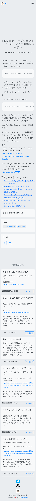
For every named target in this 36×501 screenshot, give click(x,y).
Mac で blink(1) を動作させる (15, 206)
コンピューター (9, 227)
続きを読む (29, 291)
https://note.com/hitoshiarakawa (13, 284)
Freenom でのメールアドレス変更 (16, 186)
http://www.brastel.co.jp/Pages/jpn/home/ (16, 312)
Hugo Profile (24, 497)
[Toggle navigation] (32, 3)
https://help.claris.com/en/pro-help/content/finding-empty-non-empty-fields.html (16, 156)
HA (5, 3)
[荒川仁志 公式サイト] (18, 491)
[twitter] (18, 481)
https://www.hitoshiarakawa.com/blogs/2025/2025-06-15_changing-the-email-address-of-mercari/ (18, 385)
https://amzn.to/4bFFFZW (11, 172)
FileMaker (21, 227)
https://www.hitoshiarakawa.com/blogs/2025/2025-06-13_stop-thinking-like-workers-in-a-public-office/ (18, 453)
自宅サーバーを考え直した (14, 198)
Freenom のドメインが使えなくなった (18, 195)
